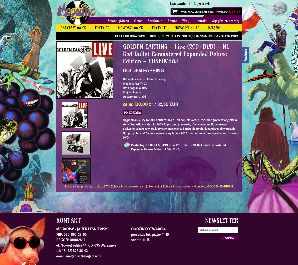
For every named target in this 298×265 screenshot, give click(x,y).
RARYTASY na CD (73, 28)
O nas (138, 21)
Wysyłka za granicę (225, 21)
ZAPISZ (229, 238)
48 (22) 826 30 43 (75, 250)
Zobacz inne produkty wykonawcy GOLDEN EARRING (198, 186)
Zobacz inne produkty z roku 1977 (86, 186)
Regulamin (154, 21)
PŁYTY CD (102, 28)
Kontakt (201, 21)
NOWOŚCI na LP (187, 28)
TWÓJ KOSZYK (188, 12)
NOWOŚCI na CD (130, 28)
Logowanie (178, 3)
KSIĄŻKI (214, 28)
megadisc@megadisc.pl (83, 256)
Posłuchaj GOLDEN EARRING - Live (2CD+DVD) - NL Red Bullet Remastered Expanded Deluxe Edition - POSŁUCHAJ (178, 146)
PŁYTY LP (159, 28)
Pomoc (172, 21)
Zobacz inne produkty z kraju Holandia (135, 186)
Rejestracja (202, 3)
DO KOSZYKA (132, 113)
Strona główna (118, 21)
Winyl (186, 21)
